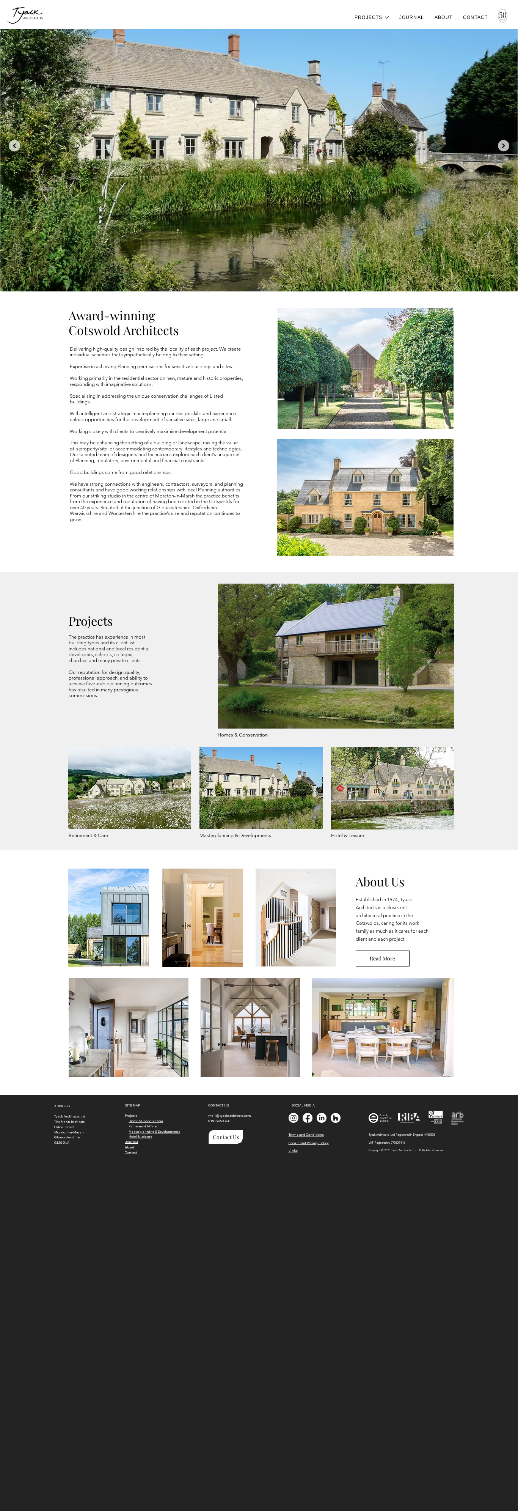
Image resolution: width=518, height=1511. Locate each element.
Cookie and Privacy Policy (309, 1143)
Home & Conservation (146, 1121)
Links (293, 1150)
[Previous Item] (14, 145)
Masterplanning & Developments (235, 835)
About (129, 1147)
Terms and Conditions (306, 1134)
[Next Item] (503, 145)
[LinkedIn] (321, 1118)
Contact (131, 1152)
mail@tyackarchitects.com (229, 1115)
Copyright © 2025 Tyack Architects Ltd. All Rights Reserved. (407, 1150)
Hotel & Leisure (347, 835)
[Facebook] (307, 1118)
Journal (131, 1142)
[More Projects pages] (387, 17)
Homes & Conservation (243, 735)
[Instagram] (293, 1118)
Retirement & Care (88, 835)
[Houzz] (336, 1118)
